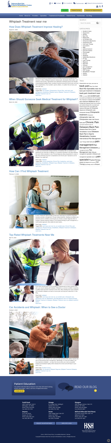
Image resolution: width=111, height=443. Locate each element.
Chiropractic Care (87, 42)
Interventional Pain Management (90, 138)
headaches (63, 161)
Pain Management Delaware (89, 146)
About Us (27, 16)
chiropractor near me (41, 298)
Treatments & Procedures (57, 16)
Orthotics (85, 65)
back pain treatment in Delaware (90, 91)
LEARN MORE (19, 391)
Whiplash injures (53, 92)
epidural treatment (87, 49)
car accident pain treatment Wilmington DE (88, 107)
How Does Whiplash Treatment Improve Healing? (36, 26)
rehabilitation (45, 163)
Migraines (85, 62)
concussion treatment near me (86, 124)
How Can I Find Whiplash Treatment (28, 171)
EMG (84, 47)
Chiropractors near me (87, 119)
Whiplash (97, 164)
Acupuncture (86, 33)
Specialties (43, 16)
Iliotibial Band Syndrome (89, 57)
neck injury (67, 90)
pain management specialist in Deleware (89, 153)
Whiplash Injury (53, 163)
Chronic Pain (60, 90)
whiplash (44, 89)
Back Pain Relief (94, 86)
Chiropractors (53, 90)
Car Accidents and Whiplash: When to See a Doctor (37, 307)
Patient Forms (71, 16)
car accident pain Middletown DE (87, 98)
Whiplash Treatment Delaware (69, 369)
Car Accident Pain (87, 39)
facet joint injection (87, 50)
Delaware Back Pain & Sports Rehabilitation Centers (89, 133)
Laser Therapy (86, 60)
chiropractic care (69, 297)
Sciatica (85, 73)
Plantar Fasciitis (87, 68)
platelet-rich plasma (85, 162)
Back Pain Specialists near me (90, 88)
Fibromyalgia (86, 52)
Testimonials (81, 16)
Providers (35, 16)
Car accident (46, 90)
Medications (50, 298)
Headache (85, 55)
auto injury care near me (49, 226)
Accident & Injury (46, 367)
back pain (84, 85)
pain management (87, 67)
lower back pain (91, 142)
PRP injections (92, 162)
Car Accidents (46, 369)
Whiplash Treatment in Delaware (67, 92)
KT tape (85, 58)
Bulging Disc (86, 37)
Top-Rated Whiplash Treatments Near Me (31, 234)
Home (21, 16)
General (85, 54)
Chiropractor (90, 115)
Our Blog (89, 16)
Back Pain (85, 36)
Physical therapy (47, 227)
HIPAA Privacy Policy (49, 434)
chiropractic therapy (85, 112)
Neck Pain (85, 63)
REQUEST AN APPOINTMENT (44, 423)
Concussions (86, 45)
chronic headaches (47, 161)
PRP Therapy (86, 70)
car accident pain (60, 226)
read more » (39, 95)
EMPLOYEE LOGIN (67, 423)
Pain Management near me (61, 298)
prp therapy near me (90, 164)
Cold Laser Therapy (88, 44)
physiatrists (46, 92)
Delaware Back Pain (89, 126)
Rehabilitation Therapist (89, 71)
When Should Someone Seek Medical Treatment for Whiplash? (43, 99)
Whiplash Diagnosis (55, 369)
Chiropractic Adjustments (89, 41)
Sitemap (68, 434)
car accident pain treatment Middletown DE (90, 100)
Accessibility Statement (60, 434)
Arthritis (85, 34)
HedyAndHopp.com (91, 431)
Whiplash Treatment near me (43, 94)
